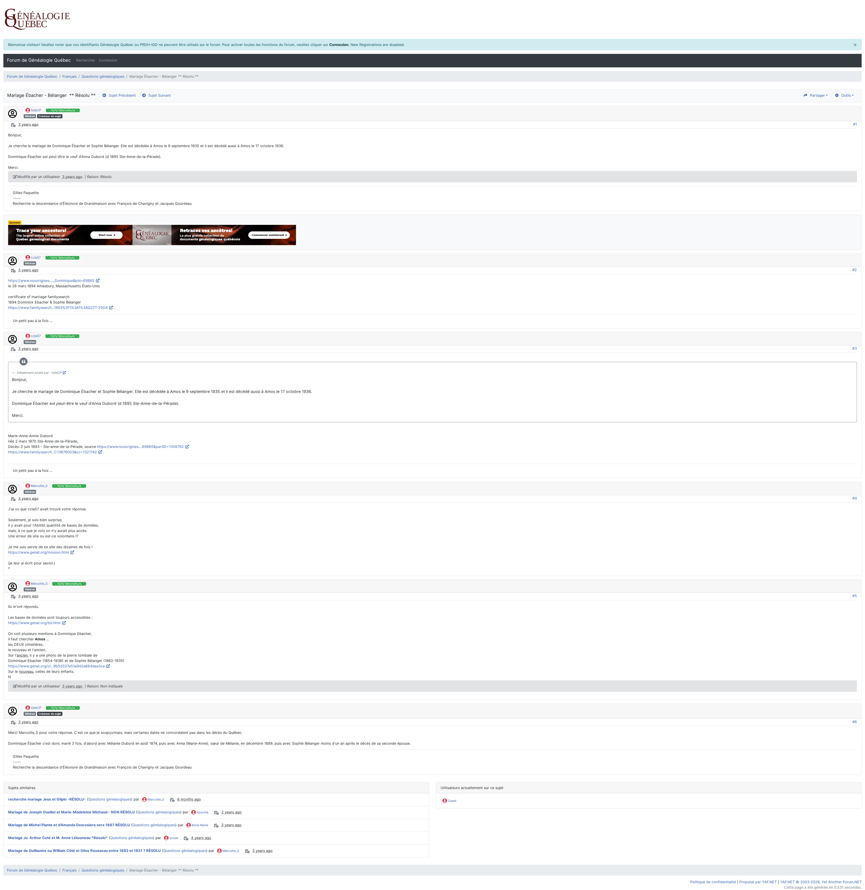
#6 (854, 721)
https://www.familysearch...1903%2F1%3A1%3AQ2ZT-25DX (58, 307)
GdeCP (35, 110)
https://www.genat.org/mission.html (39, 552)
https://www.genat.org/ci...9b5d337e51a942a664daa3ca (57, 666)
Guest (451, 801)
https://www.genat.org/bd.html (35, 623)
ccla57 (35, 257)
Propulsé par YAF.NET (758, 882)
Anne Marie (199, 825)
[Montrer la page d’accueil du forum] (432, 19)
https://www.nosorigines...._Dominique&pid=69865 (52, 280)
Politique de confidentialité (713, 882)
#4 (854, 498)
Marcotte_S (39, 486)
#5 (854, 595)
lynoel (173, 838)
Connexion (338, 44)
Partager (816, 95)
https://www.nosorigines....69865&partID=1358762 (141, 446)
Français (69, 76)
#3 (854, 348)
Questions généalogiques (103, 76)
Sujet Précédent (121, 95)
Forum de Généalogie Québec (39, 60)
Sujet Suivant (158, 95)
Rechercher (85, 60)
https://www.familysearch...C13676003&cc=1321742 (53, 452)
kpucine (202, 812)
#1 (855, 124)
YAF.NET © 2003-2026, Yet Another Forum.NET (821, 882)
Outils (845, 95)
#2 (854, 269)
